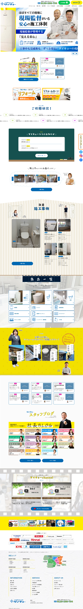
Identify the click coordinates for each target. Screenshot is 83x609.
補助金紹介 (34, 590)
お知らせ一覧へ (41, 155)
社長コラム (12, 590)
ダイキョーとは (32, 5)
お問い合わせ (74, 5)
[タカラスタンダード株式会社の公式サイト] (67, 536)
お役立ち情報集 (60, 5)
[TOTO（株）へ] (17, 536)
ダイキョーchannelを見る (43, 508)
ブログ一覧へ (30, 460)
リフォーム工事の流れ (37, 580)
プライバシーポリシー (58, 586)
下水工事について (36, 586)
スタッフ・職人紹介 (51, 5)
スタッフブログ (13, 586)
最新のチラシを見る (28, 79)
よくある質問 (67, 5)
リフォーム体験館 (36, 592)
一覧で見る (41, 189)
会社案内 (80, 5)
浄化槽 (33, 588)
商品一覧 (38, 5)
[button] (76, 53)
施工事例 (44, 5)
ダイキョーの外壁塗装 (37, 584)
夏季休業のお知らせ (25, 140)
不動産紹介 (34, 582)
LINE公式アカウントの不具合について (29, 147)
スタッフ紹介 (53, 460)
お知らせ (12, 584)
